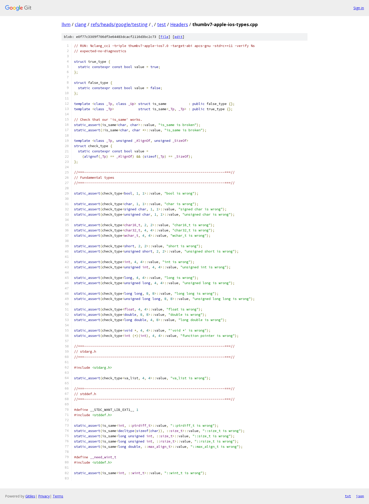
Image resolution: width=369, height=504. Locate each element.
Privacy (44, 496)
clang (80, 24)
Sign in (358, 8)
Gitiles (30, 496)
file (164, 37)
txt (348, 496)
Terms (58, 496)
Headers (179, 24)
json (360, 496)
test (161, 24)
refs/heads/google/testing (119, 24)
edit (178, 37)
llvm (66, 24)
